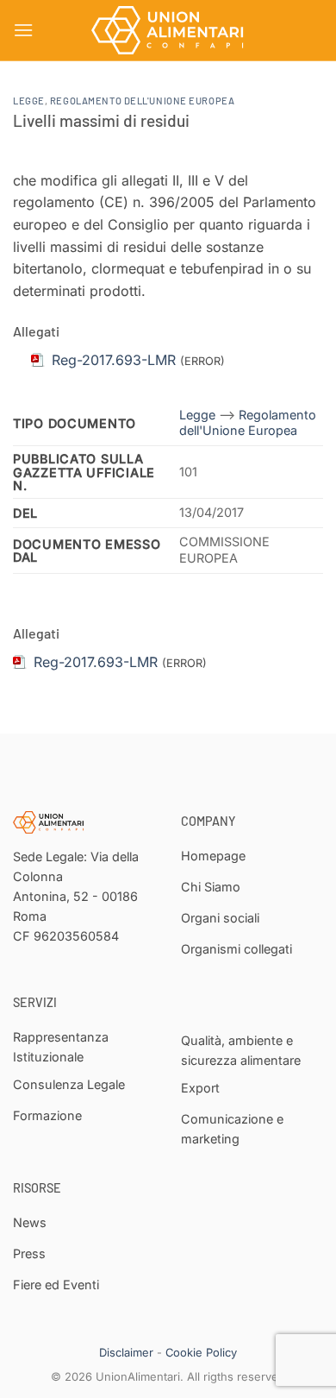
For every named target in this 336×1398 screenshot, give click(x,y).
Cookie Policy (201, 1352)
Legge (29, 100)
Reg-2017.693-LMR (96, 662)
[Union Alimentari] (168, 30)
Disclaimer (126, 1352)
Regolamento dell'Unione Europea (142, 100)
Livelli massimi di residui (101, 120)
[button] (23, 30)
